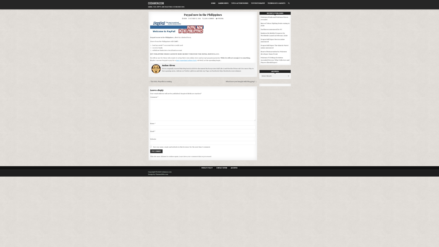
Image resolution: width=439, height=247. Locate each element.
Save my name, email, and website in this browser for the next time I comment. (181, 147)
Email (152, 131)
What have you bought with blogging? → (241, 81)
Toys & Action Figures (239, 3)
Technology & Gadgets (276, 3)
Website (153, 139)
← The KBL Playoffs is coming (160, 81)
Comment (154, 97)
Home (213, 3)
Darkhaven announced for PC (271, 29)
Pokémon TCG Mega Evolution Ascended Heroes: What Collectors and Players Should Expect (275, 60)
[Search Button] (289, 3)
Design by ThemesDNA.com (158, 174)
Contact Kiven (221, 168)
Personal (221, 18)
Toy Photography (258, 3)
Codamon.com (156, 3)
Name (153, 123)
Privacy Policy (207, 168)
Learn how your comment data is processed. (195, 156)
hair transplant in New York (186, 60)
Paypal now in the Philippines (203, 14)
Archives (234, 168)
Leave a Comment (209, 18)
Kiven (185, 18)
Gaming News (223, 3)
